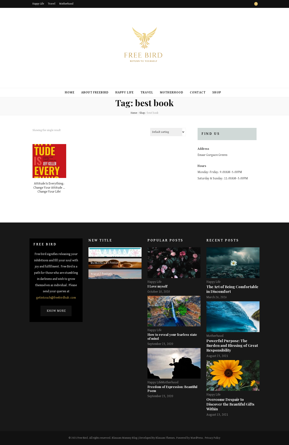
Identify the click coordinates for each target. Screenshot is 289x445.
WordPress (197, 438)
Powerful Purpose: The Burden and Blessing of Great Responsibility (232, 345)
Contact (198, 92)
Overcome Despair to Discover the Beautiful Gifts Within (230, 404)
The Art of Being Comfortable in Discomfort (232, 289)
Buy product (49, 161)
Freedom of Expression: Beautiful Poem (172, 389)
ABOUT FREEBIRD (95, 92)
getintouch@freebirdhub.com (56, 297)
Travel (51, 3)
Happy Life (38, 3)
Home (70, 92)
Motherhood (66, 3)
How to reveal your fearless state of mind (172, 336)
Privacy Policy (212, 438)
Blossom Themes (165, 438)
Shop (216, 92)
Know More (56, 311)
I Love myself (157, 286)
